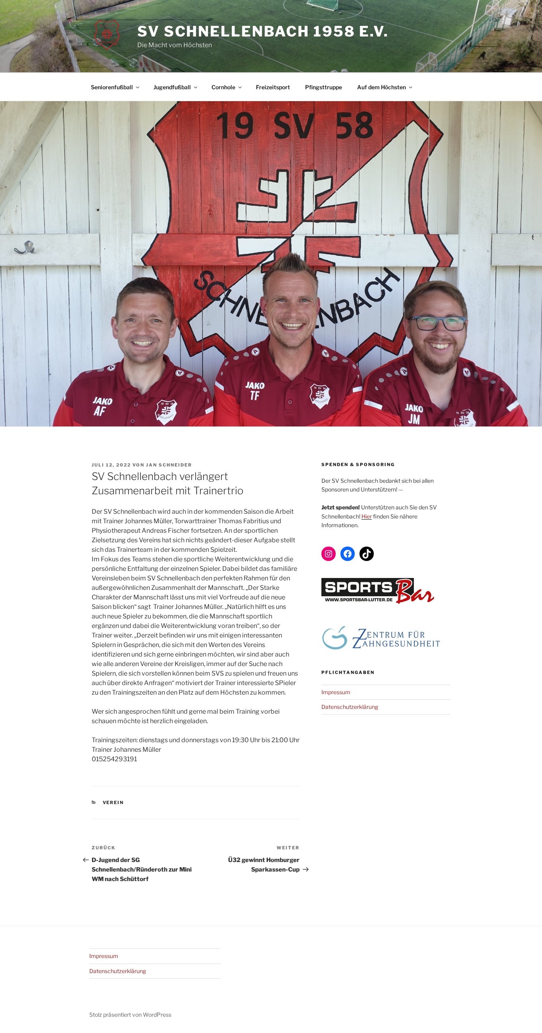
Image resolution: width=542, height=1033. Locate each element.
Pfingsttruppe (323, 87)
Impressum (335, 692)
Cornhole (223, 87)
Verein (113, 802)
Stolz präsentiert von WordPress (130, 1014)
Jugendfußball (172, 87)
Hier (366, 516)
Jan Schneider (169, 465)
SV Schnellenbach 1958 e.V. (263, 31)
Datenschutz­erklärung (349, 706)
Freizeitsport (273, 87)
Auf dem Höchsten (381, 87)
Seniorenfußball (112, 87)
